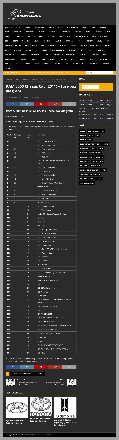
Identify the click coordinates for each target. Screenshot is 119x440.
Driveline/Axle (86, 140)
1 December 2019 (15, 98)
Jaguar (7, 46)
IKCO (80, 41)
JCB (26, 46)
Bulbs (91, 135)
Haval (37, 41)
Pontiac (82, 55)
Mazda (44, 50)
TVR (67, 64)
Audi (84, 27)
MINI (90, 50)
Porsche (94, 55)
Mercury (72, 50)
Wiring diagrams (87, 183)
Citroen (78, 32)
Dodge (30, 36)
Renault (23, 59)
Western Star (94, 64)
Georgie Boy (18, 41)
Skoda (81, 59)
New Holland (10, 55)
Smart (91, 59)
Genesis (103, 36)
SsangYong (104, 59)
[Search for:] (99, 72)
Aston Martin (72, 27)
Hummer (58, 41)
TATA (28, 64)
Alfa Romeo (39, 27)
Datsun (20, 36)
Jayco (17, 46)
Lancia (82, 46)
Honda (47, 41)
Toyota (47, 64)
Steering (83, 166)
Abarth (7, 27)
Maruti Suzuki (31, 50)
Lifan (7, 50)
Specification (97, 161)
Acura (18, 27)
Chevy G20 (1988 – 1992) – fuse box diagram (96, 104)
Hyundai (69, 41)
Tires (104, 170)
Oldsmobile (35, 55)
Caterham (30, 32)
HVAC (94, 148)
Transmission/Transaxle (90, 174)
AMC (51, 27)
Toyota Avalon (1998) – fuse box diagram (40, 419)
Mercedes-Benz (58, 50)
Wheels (99, 179)
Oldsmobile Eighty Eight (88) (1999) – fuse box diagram (65, 422)
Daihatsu (8, 36)
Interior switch (86, 157)
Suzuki (18, 64)
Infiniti (90, 41)
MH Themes (47, 435)
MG (82, 50)
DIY (98, 135)
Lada (73, 46)
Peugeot (57, 55)
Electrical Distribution (21, 374)
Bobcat (103, 27)
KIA (41, 46)
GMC (28, 41)
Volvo (57, 64)
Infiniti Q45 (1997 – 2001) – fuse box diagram (96, 119)
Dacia (88, 32)
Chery (41, 32)
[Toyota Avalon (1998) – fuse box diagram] (41, 406)
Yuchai (7, 68)
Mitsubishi (100, 50)
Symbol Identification (89, 170)
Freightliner (81, 36)
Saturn (53, 59)
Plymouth (70, 55)
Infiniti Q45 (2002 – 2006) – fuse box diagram (96, 115)
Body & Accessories (96, 131)
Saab (43, 59)
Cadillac (17, 32)
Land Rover (94, 46)
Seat (72, 59)
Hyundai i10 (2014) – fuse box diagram (15, 421)
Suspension (95, 166)
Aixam (27, 27)
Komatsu (51, 46)
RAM (104, 55)
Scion (63, 59)
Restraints (84, 161)
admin (26, 98)
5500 (34, 98)
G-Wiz (94, 36)
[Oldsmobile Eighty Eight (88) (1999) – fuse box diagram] (65, 407)
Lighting (99, 157)
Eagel (40, 36)
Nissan (23, 55)
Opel (47, 55)
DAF (108, 32)
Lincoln (17, 50)
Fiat (60, 36)
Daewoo (99, 32)
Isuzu (100, 41)
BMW (93, 27)
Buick (7, 32)
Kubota (63, 46)
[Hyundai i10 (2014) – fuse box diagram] (17, 407)
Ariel (60, 27)
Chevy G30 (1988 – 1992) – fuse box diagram (96, 100)
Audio (82, 131)
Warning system (86, 179)
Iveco (109, 41)
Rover (34, 59)
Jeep (33, 46)
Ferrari (51, 36)
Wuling (106, 64)
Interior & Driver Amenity (90, 153)
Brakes (83, 135)
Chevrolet (53, 32)
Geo (6, 41)
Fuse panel (39, 374)
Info (101, 148)
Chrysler (66, 32)
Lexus (106, 46)
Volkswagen (78, 64)
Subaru (8, 64)
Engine (105, 144)
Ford (69, 36)
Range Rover (10, 59)
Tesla (37, 64)
